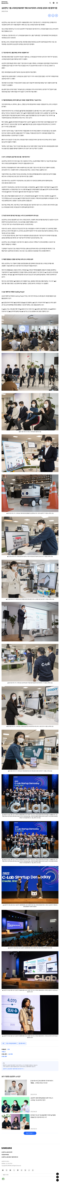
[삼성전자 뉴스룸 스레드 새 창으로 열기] (21, 1170)
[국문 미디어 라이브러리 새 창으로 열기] (25, 1170)
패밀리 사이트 (6, 1174)
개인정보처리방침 (5, 1154)
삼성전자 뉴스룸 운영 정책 (7, 1152)
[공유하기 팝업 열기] (57, 1177)
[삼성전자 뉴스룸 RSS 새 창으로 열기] (29, 1170)
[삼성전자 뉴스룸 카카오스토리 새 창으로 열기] (18, 1170)
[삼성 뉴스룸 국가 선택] (53, 2)
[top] (57, 1180)
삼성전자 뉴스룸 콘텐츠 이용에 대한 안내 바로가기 (13, 1069)
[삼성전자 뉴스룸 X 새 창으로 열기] (14, 1170)
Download (53, 15)
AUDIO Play (49, 15)
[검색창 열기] (50, 2)
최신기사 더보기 (29, 1133)
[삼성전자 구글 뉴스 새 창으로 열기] (33, 1170)
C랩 (3, 1043)
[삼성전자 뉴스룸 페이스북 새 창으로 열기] (10, 1170)
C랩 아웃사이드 (22, 1043)
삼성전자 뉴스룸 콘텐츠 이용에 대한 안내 (10, 1157)
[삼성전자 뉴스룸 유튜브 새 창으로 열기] (3, 1170)
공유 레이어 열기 (56, 15)
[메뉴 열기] (57, 2)
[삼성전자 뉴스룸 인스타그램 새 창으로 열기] (6, 1170)
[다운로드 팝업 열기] (57, 1174)
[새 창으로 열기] (3, 1179)
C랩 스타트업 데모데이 (11, 1043)
